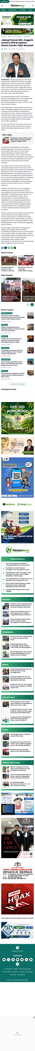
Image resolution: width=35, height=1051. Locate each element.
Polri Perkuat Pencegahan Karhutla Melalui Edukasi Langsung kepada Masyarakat (12, 375)
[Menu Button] (2, 5)
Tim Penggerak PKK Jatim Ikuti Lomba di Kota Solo (20, 735)
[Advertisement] (17, 1033)
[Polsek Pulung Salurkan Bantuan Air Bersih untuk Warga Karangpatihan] (6, 671)
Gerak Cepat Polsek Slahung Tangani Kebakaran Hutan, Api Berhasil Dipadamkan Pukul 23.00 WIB (18, 585)
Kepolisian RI (6, 359)
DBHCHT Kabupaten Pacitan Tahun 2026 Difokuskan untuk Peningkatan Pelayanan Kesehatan (20, 768)
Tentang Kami (8, 969)
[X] (5, 248)
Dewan (30, 10)
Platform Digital (6, 972)
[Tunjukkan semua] (32, 599)
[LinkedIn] (31, 959)
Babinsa (4, 325)
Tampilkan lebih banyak (17, 384)
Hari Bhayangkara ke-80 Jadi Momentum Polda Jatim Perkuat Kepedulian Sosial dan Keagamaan (21, 678)
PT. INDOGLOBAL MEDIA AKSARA (19, 980)
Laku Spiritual (21, 975)
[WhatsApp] (11, 248)
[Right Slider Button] (33, 10)
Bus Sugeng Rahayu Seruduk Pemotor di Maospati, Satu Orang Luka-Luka (19, 579)
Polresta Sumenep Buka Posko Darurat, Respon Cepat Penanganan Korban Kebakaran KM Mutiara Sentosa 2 (21, 620)
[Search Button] (32, 5)
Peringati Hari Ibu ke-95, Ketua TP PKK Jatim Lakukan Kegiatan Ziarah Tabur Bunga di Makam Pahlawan (20, 743)
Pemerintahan (12, 10)
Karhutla (4, 336)
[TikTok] (26, 959)
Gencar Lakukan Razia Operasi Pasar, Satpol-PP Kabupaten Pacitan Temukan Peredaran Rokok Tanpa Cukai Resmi (20, 776)
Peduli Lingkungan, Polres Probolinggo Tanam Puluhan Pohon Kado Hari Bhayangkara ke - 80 (20, 645)
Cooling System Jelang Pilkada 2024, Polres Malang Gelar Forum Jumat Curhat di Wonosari (20, 718)
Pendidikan (22, 10)
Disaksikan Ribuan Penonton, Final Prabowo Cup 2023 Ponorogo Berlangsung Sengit (9, 269)
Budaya (3, 10)
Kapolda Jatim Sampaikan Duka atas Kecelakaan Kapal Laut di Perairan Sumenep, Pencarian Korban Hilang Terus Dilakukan (21, 605)
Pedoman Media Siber (25, 969)
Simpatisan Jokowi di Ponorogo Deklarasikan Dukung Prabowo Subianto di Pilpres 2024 (21, 139)
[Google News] (22, 959)
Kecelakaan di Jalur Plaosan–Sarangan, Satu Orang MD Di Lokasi (17, 569)
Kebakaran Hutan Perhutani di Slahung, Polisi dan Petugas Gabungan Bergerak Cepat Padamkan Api (11, 340)
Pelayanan (5, 348)
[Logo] (17, 947)
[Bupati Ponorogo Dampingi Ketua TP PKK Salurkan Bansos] (6, 752)
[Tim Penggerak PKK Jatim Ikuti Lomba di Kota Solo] (6, 737)
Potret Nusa (13, 975)
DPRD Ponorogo (7, 313)
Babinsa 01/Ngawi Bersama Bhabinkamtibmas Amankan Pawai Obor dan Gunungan (12, 328)
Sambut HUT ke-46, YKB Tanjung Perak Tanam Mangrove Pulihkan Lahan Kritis (21, 686)
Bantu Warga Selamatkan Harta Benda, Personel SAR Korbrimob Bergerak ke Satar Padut (12, 363)
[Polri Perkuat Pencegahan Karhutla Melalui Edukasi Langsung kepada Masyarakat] (30, 373)
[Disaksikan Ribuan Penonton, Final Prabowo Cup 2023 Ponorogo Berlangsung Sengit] (9, 260)
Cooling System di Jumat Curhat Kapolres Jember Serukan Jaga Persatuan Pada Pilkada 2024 (21, 711)
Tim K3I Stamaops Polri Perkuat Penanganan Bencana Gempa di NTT (18, 564)
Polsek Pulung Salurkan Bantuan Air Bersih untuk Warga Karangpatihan (21, 670)
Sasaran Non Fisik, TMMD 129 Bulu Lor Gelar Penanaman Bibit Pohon (21, 638)
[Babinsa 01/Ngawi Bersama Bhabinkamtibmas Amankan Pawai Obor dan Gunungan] (30, 327)
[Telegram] (8, 248)
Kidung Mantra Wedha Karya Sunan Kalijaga (18, 590)
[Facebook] (2, 248)
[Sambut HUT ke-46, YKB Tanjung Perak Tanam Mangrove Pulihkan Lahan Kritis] (6, 687)
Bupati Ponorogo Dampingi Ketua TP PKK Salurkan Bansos (20, 750)
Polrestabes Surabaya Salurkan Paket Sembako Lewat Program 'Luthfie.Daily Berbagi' (11, 352)
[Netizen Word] (17, 6)
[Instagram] (13, 959)
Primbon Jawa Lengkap (26, 972)
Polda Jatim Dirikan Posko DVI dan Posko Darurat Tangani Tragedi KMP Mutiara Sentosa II (20, 613)
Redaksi (15, 969)
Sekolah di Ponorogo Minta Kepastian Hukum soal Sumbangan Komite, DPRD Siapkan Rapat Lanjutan (13, 317)
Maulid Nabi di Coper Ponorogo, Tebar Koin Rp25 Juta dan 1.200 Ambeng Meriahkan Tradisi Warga (18, 574)
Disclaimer (15, 972)
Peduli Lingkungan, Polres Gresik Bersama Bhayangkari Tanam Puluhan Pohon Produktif (21, 653)
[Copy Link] (15, 248)
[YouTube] (17, 959)
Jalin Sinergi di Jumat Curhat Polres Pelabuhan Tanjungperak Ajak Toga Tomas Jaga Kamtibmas (21, 703)
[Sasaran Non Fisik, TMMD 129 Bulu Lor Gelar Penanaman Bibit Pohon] (6, 639)
